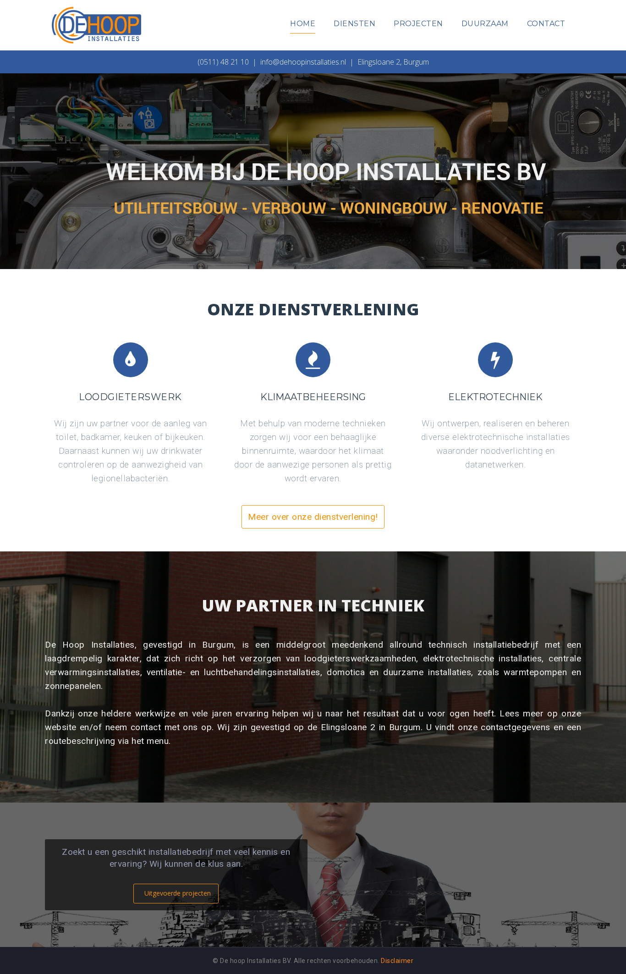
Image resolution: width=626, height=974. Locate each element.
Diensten (354, 23)
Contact (546, 23)
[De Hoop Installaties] (96, 24)
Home (302, 23)
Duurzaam (485, 23)
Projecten (418, 23)
